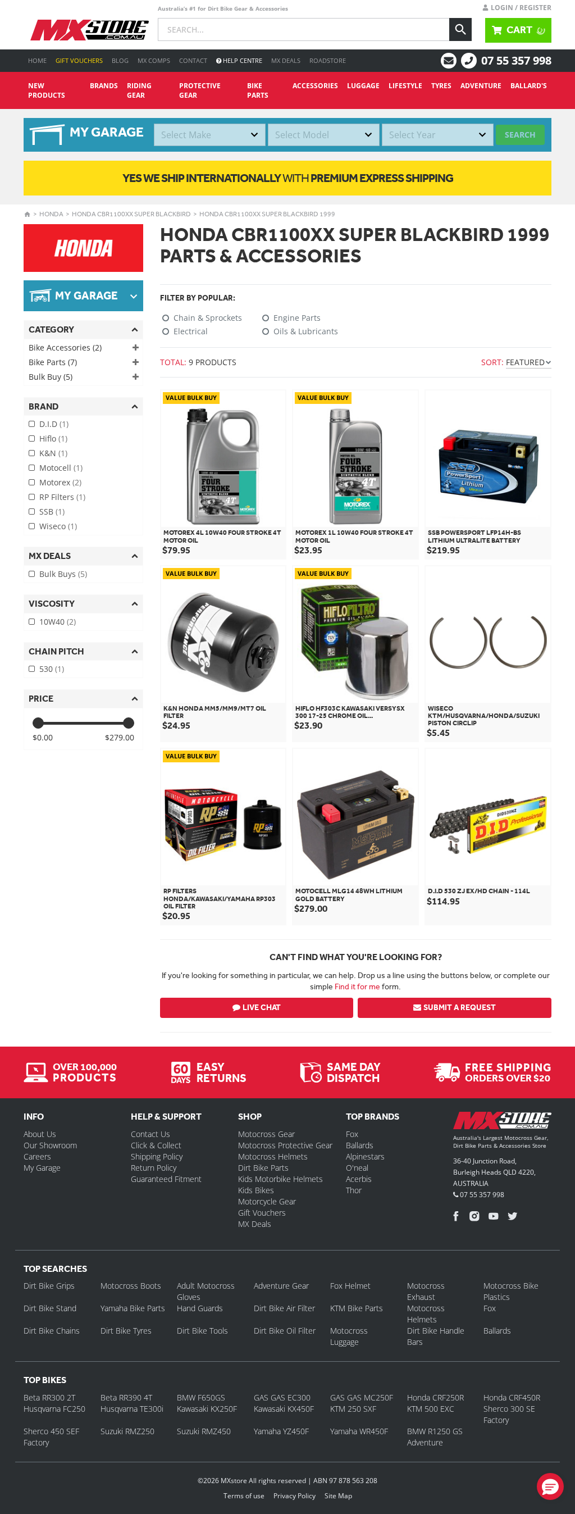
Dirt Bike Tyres (126, 1330)
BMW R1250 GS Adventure (435, 1437)
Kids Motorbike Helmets (280, 1179)
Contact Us (150, 1134)
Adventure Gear (281, 1285)
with (287, 178)
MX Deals (285, 60)
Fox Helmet (350, 1285)
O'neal (357, 1167)
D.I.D (54, 424)
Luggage (363, 85)
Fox (352, 1134)
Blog (120, 60)
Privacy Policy (294, 1496)
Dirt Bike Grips (49, 1285)
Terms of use (243, 1496)
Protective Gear (200, 90)
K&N (53, 453)
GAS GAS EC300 (282, 1397)
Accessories (315, 85)
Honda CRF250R (435, 1397)
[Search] (460, 29)
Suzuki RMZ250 (127, 1431)
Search (520, 134)
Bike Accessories (65, 347)
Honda (51, 214)
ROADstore (327, 60)
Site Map (338, 1496)
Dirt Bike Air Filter (284, 1308)
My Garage (42, 1167)
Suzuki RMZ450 (204, 1431)
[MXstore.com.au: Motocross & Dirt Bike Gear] (89, 30)
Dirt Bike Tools (202, 1330)
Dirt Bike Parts (263, 1167)
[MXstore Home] (502, 1123)
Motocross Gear (266, 1134)
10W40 (57, 621)
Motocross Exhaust (426, 1291)
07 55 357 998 (516, 60)
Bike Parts (257, 90)
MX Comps (154, 60)
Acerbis (359, 1179)
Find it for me (357, 986)
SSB (52, 511)
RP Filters (62, 497)
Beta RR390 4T (126, 1397)
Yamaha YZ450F (281, 1431)
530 (51, 668)
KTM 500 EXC (430, 1408)
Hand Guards (200, 1308)
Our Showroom (50, 1145)
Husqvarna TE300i (132, 1408)
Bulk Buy (50, 376)
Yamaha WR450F (359, 1431)
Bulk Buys (63, 574)
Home (37, 60)
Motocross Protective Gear (285, 1145)
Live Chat (262, 1007)
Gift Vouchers (79, 60)
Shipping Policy (156, 1156)
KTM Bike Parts (356, 1308)
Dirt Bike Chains (52, 1330)
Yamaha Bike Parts (133, 1308)
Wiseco (58, 526)
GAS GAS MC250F (361, 1397)
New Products (46, 90)
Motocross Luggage (349, 1336)
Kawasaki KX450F (284, 1408)
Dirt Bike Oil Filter (285, 1330)
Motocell (61, 467)
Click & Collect (156, 1145)
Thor (354, 1190)
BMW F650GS (201, 1397)
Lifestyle (405, 85)
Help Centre (241, 60)
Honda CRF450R (511, 1397)
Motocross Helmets (273, 1156)
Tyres (441, 85)
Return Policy (153, 1167)
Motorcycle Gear (267, 1201)
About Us (40, 1134)
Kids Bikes (256, 1190)
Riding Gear (139, 90)
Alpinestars (365, 1156)
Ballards (359, 1145)
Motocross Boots (131, 1285)
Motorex (60, 482)
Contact (193, 60)
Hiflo (53, 438)
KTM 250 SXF (353, 1408)
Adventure (480, 85)
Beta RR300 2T (49, 1397)
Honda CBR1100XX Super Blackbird (131, 214)
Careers (37, 1156)
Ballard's (528, 85)
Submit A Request (459, 1007)
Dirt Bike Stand (50, 1308)
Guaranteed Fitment (166, 1179)
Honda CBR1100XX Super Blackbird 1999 (267, 214)
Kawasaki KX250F (207, 1408)
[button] (550, 1486)
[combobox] (210, 135)
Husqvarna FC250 (54, 1408)
